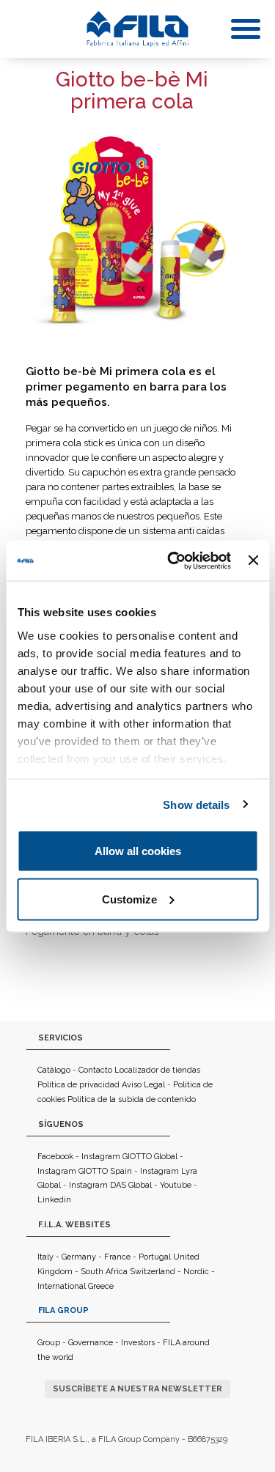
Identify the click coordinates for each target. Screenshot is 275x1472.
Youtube (175, 1185)
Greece (101, 1286)
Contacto (95, 1070)
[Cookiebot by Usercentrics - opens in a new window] (172, 560)
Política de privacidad (78, 1085)
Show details (196, 804)
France (117, 1257)
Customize (129, 898)
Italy (45, 1257)
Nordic (196, 1271)
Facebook (55, 1156)
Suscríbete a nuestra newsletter (137, 1389)
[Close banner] (253, 560)
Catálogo (53, 1070)
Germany (79, 1257)
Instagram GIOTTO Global (129, 1156)
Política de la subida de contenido (131, 1099)
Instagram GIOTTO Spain (84, 1171)
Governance (90, 1342)
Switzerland (152, 1271)
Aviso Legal (143, 1085)
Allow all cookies (138, 851)
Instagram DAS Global (110, 1185)
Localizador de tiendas (157, 1070)
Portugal (155, 1257)
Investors (138, 1342)
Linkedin (54, 1200)
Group (48, 1342)
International (61, 1286)
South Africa (104, 1271)
